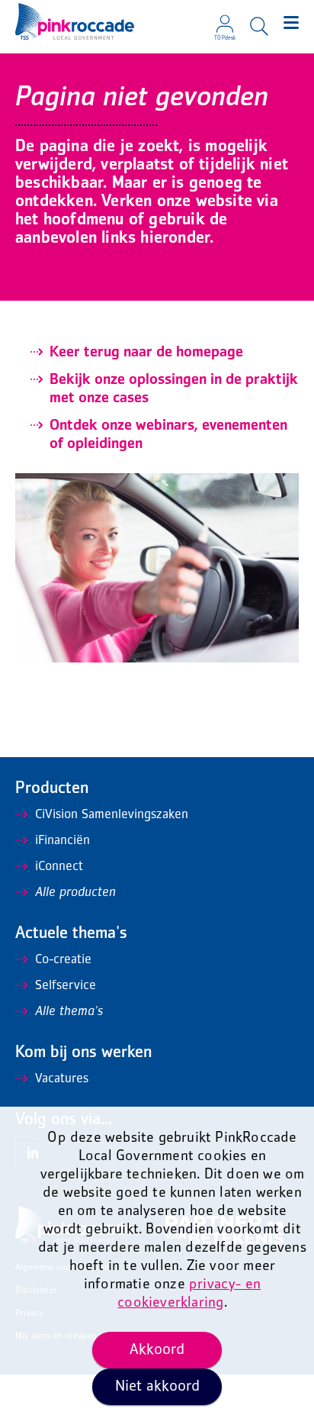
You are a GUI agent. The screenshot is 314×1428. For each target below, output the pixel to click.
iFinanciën (62, 841)
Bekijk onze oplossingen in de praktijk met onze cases (174, 389)
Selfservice (65, 986)
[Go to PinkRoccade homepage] (74, 21)
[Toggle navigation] (291, 23)
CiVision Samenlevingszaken (111, 815)
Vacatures (61, 1079)
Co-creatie (63, 960)
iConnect (59, 867)
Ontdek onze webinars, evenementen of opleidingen (168, 435)
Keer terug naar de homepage (146, 352)
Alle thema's (69, 1012)
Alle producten (75, 893)
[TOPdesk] (225, 19)
